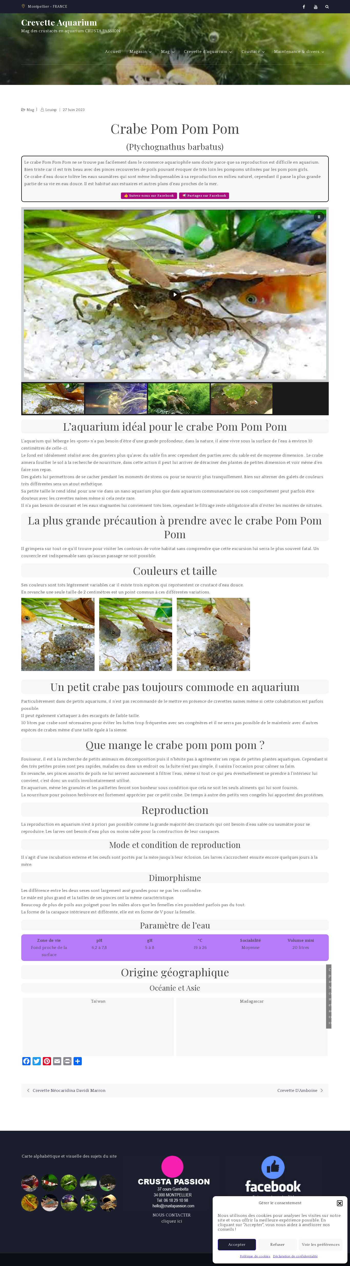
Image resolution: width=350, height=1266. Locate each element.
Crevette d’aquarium (205, 51)
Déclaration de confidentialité (295, 1256)
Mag (165, 51)
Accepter (236, 1244)
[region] (175, 311)
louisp (51, 110)
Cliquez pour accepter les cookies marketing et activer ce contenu (330, 996)
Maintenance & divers (297, 51)
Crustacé (251, 51)
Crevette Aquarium (59, 22)
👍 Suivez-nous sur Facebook (149, 195)
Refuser (277, 1244)
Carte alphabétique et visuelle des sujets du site (69, 1156)
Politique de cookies (255, 1256)
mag (30, 110)
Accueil (113, 51)
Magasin (138, 51)
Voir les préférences (320, 1244)
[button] (339, 1203)
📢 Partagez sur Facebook (204, 195)
